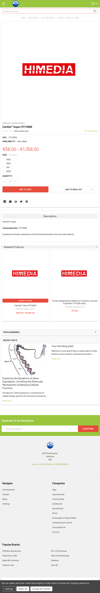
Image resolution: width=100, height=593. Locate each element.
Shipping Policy (38, 579)
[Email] (10, 201)
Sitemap (6, 503)
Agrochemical (58, 494)
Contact (5, 494)
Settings (9, 588)
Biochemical (57, 508)
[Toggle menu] (3, 3)
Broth (54, 513)
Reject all (22, 588)
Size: (9, 154)
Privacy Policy (86, 579)
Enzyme (55, 532)
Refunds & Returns (62, 579)
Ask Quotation (8, 489)
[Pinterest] (26, 201)
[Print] (15, 201)
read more (7, 400)
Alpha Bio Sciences (10, 560)
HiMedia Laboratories (11, 551)
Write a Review (91, 131)
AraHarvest (57, 503)
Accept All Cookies (41, 588)
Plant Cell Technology (60, 555)
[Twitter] (21, 201)
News (4, 499)
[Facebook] (4, 201)
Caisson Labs (8, 565)
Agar (54, 489)
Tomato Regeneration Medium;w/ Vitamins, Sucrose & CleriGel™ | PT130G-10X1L (74, 302)
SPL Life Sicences (59, 551)
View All (54, 565)
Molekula (55, 560)
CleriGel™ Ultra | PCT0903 (25, 305)
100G (8, 159)
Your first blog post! (63, 346)
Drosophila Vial (58, 527)
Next (96, 247)
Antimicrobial (58, 499)
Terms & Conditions (13, 579)
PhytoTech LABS (9, 555)
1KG (8, 167)
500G (8, 171)
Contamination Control (62, 522)
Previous (92, 247)
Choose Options (25, 301)
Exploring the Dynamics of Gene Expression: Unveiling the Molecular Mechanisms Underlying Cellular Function (22, 383)
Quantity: (7, 176)
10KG (8, 163)
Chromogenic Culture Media (64, 518)
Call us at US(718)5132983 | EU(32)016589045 (50, 464)
